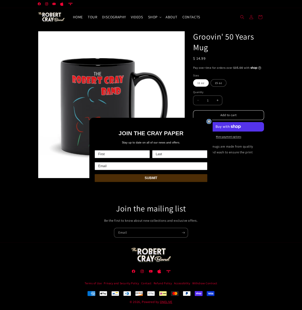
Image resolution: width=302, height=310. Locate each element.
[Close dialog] (209, 121)
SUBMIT (151, 178)
